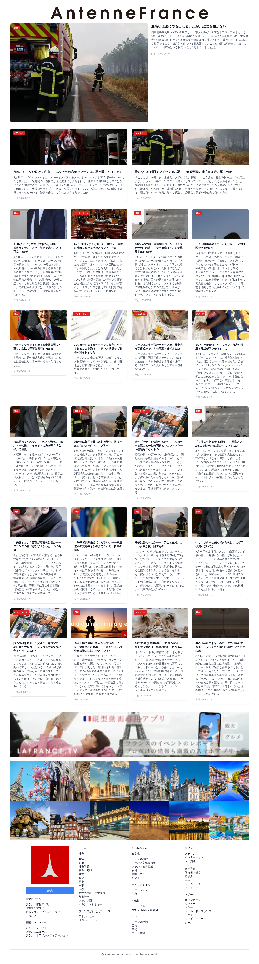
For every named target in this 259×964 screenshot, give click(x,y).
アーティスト (140, 906)
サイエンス (191, 848)
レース (189, 922)
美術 (134, 929)
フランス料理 (140, 859)
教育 (81, 878)
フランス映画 (140, 921)
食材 (134, 870)
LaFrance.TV (39, 922)
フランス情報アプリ (37, 904)
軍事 (81, 885)
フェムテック (193, 884)
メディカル (191, 853)
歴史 (81, 881)
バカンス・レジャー (91, 904)
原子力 (189, 876)
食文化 (136, 853)
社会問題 (84, 866)
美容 (134, 893)
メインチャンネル (36, 928)
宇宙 (187, 880)
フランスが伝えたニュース (95, 911)
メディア (190, 865)
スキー (189, 907)
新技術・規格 (193, 872)
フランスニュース (36, 931)
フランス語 (85, 900)
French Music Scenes (145, 909)
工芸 (134, 925)
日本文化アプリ (35, 908)
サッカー (190, 903)
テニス (189, 915)
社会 (81, 853)
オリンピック (193, 900)
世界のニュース (88, 920)
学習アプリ (32, 915)
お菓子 (136, 878)
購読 (50, 890)
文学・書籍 (138, 933)
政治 (81, 862)
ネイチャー (191, 887)
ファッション (140, 890)
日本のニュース (88, 916)
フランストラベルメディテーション (47, 935)
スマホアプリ (34, 899)
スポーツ (190, 894)
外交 (81, 874)
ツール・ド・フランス (198, 911)
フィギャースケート (197, 918)
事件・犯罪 (85, 870)
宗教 (81, 889)
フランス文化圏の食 (144, 862)
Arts (134, 916)
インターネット (194, 857)
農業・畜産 (138, 874)
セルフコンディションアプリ (43, 912)
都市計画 (84, 896)
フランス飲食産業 (142, 866)
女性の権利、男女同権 (92, 893)
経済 (81, 859)
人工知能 (190, 861)
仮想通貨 (190, 868)
